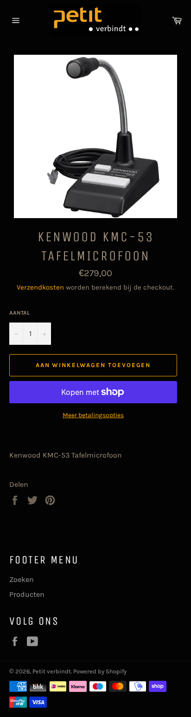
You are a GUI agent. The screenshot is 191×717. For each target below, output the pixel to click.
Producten (27, 594)
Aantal (19, 313)
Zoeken (21, 579)
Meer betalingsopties (93, 415)
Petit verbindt (51, 671)
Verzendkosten (40, 287)
